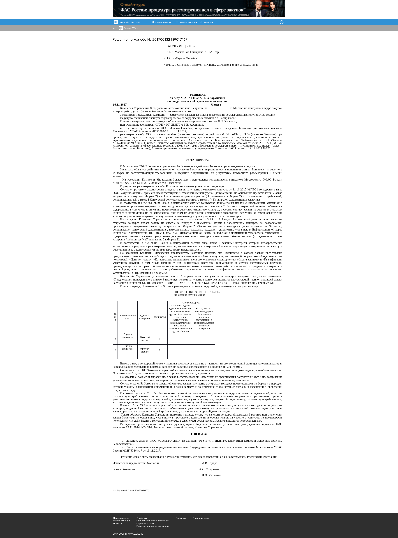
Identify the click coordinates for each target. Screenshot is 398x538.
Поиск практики (163, 22)
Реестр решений (188, 22)
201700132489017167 (169, 39)
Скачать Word (131, 28)
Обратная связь (201, 518)
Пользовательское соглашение (153, 520)
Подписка (181, 518)
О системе (142, 518)
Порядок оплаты (145, 523)
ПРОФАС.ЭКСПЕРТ (130, 22)
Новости (208, 22)
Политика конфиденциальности (153, 526)
